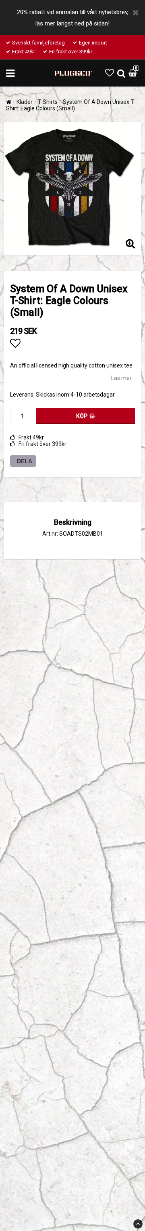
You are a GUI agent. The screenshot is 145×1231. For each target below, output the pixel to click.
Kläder (25, 102)
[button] (109, 73)
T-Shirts (48, 102)
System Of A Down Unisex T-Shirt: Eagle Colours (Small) (70, 105)
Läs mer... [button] (123, 378)
